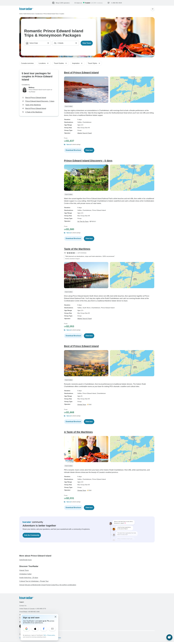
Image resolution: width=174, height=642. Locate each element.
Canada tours (39, 13)
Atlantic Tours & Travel (84, 133)
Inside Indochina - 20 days (28, 577)
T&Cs (45, 635)
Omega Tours (81, 404)
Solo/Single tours (25, 560)
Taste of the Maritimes (33, 105)
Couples (62, 13)
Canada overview (27, 63)
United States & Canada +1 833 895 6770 (32, 608)
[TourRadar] (26, 9)
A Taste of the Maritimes (33, 112)
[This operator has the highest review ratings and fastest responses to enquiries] (93, 221)
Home (21, 13)
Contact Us (22, 605)
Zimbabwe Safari (25, 574)
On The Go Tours (83, 221)
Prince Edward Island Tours (51, 13)
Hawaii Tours (24, 570)
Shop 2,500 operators (63, 3)
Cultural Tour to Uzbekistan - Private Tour (34, 581)
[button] (109, 144)
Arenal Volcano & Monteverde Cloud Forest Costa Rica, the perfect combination (47, 585)
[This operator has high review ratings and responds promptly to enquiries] (89, 404)
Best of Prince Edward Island (35, 97)
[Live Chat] (169, 637)
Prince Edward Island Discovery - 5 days (39, 101)
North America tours (29, 13)
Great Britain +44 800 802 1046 (29, 611)
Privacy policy (51, 635)
